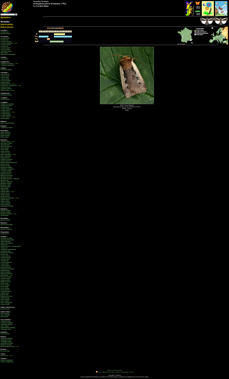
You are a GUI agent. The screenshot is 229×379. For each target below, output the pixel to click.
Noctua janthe (4, 286)
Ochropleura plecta (5, 291)
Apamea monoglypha (6, 360)
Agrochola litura (5, 145)
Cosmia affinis (4, 264)
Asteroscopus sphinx (6, 105)
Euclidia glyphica (5, 84)
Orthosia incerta (4, 193)
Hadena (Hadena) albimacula (8, 162)
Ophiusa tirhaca (4, 90)
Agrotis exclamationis (6, 243)
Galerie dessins (6, 27)
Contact (131, 372)
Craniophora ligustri (6, 51)
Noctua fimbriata (5, 285)
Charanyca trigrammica (7, 361)
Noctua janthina (4, 288)
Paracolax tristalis (5, 220)
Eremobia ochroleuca (6, 159)
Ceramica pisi (4, 254)
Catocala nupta (4, 77)
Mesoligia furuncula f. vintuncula (9, 178)
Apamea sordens (5, 151)
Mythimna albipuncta (6, 182)
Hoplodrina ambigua (6, 167)
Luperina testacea (5, 280)
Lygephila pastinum (6, 88)
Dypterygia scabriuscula (7, 269)
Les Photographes (124, 372)
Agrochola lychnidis (6, 146)
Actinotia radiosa (5, 141)
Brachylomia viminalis (6, 252)
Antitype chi (3, 248)
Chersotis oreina (5, 259)
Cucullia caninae (5, 110)
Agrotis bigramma (5, 241)
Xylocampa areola (5, 329)
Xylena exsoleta (4, 304)
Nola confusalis (4, 313)
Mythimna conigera (5, 183)
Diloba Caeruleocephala (7, 123)
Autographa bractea (6, 340)
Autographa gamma (6, 341)
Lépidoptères (5, 17)
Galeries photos (6, 24)
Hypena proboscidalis (6, 224)
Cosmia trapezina (5, 265)
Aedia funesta (4, 59)
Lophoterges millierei (6, 324)
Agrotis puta (3, 244)
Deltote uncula (4, 137)
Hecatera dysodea (5, 165)
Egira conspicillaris (5, 154)
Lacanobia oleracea (5, 172)
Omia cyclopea (4, 326)
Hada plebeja (4, 275)
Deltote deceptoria (5, 134)
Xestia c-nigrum (4, 299)
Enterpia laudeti (4, 270)
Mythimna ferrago (5, 281)
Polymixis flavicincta (6, 296)
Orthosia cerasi (4, 190)
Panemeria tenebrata (6, 214)
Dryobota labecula (5, 267)
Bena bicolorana (5, 309)
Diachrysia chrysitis (6, 345)
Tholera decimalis (5, 203)
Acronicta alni (4, 40)
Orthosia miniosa (5, 194)
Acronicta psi (4, 46)
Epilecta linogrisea (5, 272)
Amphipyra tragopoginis (7, 65)
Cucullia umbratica (5, 115)
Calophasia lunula (5, 321)
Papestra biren (4, 294)
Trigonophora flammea (6, 206)
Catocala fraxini (4, 76)
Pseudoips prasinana (6, 95)
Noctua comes (4, 283)
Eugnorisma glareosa (6, 273)
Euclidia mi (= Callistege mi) (8, 85)
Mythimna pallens (5, 186)
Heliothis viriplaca (5, 212)
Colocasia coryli (5, 334)
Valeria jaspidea (4, 118)
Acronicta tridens (5, 49)
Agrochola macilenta (6, 238)
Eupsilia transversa (5, 161)
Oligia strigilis (4, 188)
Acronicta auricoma (6, 41)
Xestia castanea (4, 301)
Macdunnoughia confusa (7, 346)
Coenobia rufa (4, 260)
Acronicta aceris (5, 38)
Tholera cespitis (4, 201)
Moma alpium (4, 52)
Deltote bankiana (5, 132)
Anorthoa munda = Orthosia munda (10, 246)
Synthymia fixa (4, 233)
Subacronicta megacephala (7, 54)
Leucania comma (5, 278)
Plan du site (105, 372)
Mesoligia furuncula (6, 177)
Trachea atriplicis (5, 204)
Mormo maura (4, 180)
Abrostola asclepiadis (6, 338)
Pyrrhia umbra (4, 215)
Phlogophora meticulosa (7, 198)
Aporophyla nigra (5, 251)
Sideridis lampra (5, 199)
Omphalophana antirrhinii (7, 327)
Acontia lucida (4, 32)
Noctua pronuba (5, 289)
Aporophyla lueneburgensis (8, 249)
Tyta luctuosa (4, 355)
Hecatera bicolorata (5, 277)
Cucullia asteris (4, 107)
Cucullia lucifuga (5, 113)
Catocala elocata (5, 74)
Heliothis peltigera (5, 210)
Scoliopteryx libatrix (6, 69)
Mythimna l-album (5, 185)
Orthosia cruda (4, 293)
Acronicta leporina (5, 44)
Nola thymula (4, 316)
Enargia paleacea (5, 157)
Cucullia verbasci (5, 117)
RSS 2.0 (99, 372)
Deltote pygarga (4, 135)
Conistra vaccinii (5, 153)
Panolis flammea (5, 196)
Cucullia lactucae (5, 112)
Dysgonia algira (4, 82)
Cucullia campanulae (6, 109)
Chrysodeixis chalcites (6, 343)
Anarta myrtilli (4, 148)
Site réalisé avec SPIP (114, 372)
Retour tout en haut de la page (114, 370)
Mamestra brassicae (5, 174)
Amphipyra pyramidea (6, 63)
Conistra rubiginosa (5, 262)
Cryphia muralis (4, 99)
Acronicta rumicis (5, 48)
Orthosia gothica (5, 191)
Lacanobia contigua (6, 170)
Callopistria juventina (6, 127)
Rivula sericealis (5, 351)
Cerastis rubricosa (5, 256)
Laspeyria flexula (5, 87)
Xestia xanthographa (6, 302)
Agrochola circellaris (6, 143)
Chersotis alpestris (5, 257)
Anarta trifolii (4, 149)
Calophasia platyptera (6, 323)
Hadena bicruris (4, 164)
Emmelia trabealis (5, 33)
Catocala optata (4, 79)
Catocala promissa (5, 80)
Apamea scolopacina (6, 229)
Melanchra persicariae (6, 175)
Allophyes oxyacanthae (7, 104)
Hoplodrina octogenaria (7, 169)
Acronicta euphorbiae (6, 43)
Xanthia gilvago (4, 298)
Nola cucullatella (5, 315)
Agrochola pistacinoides (7, 240)
